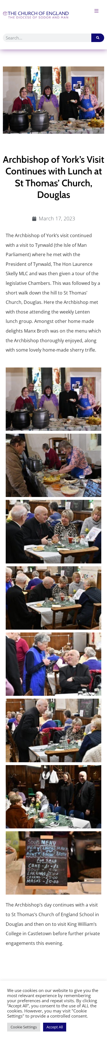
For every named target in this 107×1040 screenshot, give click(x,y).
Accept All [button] (55, 1026)
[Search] (97, 38)
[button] (96, 11)
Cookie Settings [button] (24, 1026)
